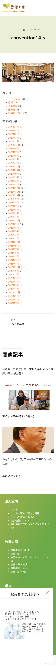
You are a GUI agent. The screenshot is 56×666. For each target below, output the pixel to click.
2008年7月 (13, 303)
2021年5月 (13, 256)
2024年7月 (13, 177)
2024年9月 (13, 173)
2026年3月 (13, 138)
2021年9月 (13, 245)
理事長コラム (15, 113)
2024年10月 (14, 170)
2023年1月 (13, 217)
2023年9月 (13, 199)
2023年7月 (13, 206)
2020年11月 (14, 267)
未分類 (11, 109)
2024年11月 (14, 166)
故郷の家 (15, 553)
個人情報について (20, 520)
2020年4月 (13, 281)
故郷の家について (20, 550)
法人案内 (15, 509)
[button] (51, 8)
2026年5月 (13, 130)
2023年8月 (13, 202)
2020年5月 (13, 278)
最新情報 (13, 106)
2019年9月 (13, 296)
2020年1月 (13, 289)
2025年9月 (13, 148)
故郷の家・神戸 (19, 564)
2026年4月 (13, 134)
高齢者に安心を (11, 476)
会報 (10, 102)
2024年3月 (13, 184)
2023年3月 (13, 213)
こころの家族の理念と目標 (25, 513)
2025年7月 (13, 152)
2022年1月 (13, 238)
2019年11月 (14, 292)
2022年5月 (13, 231)
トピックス (14, 99)
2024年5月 (13, 181)
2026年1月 (13, 141)
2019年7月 (13, 299)
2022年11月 (14, 220)
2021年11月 (14, 242)
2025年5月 (13, 156)
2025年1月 (13, 163)
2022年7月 (13, 227)
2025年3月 (13, 159)
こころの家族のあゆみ (23, 517)
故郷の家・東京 (19, 571)
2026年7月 (13, 127)
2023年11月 (14, 191)
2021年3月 (13, 260)
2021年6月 (13, 253)
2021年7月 (13, 249)
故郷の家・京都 (19, 568)
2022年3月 (13, 235)
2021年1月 (13, 263)
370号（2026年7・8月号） (19, 416)
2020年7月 (13, 274)
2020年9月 (13, 271)
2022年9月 (13, 224)
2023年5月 (13, 209)
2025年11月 (14, 145)
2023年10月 (14, 195)
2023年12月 (14, 188)
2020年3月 (13, 285)
